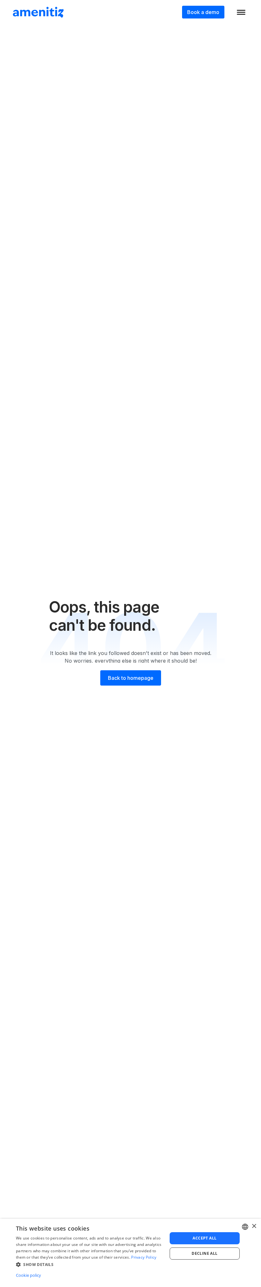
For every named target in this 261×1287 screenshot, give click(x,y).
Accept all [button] (204, 1238)
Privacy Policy (143, 1257)
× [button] (253, 1226)
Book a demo (203, 12)
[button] (89, 1264)
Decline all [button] (204, 1253)
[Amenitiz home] (38, 12)
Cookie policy (28, 1275)
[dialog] (130, 1253)
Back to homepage (130, 678)
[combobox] (245, 1227)
